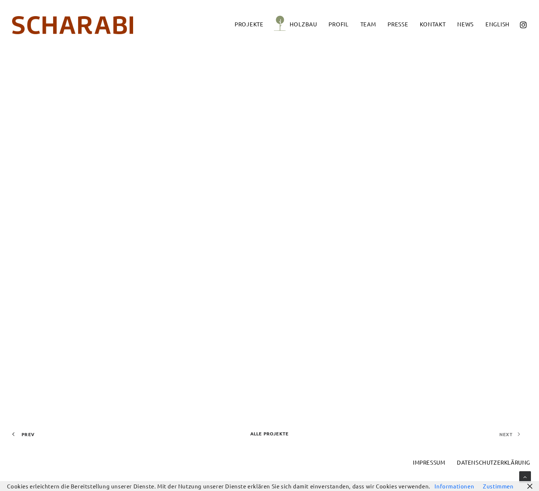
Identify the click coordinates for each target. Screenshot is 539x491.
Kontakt (432, 24)
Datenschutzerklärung (493, 462)
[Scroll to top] (525, 476)
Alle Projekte (269, 434)
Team (368, 24)
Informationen (454, 486)
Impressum (429, 462)
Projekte (249, 24)
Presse (398, 24)
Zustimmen (498, 486)
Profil (339, 24)
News (465, 24)
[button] (523, 24)
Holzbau (303, 24)
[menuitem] (249, 24)
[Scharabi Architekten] (72, 25)
